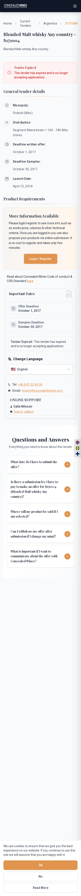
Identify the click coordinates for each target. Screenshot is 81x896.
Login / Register (40, 259)
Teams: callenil (23, 411)
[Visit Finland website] (77, 454)
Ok (40, 865)
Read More (40, 887)
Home (7, 23)
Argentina (50, 23)
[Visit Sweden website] (77, 448)
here (30, 281)
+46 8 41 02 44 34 (30, 384)
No (40, 876)
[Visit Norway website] (77, 442)
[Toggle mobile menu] (74, 6)
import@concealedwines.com (42, 390)
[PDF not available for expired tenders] (68, 293)
